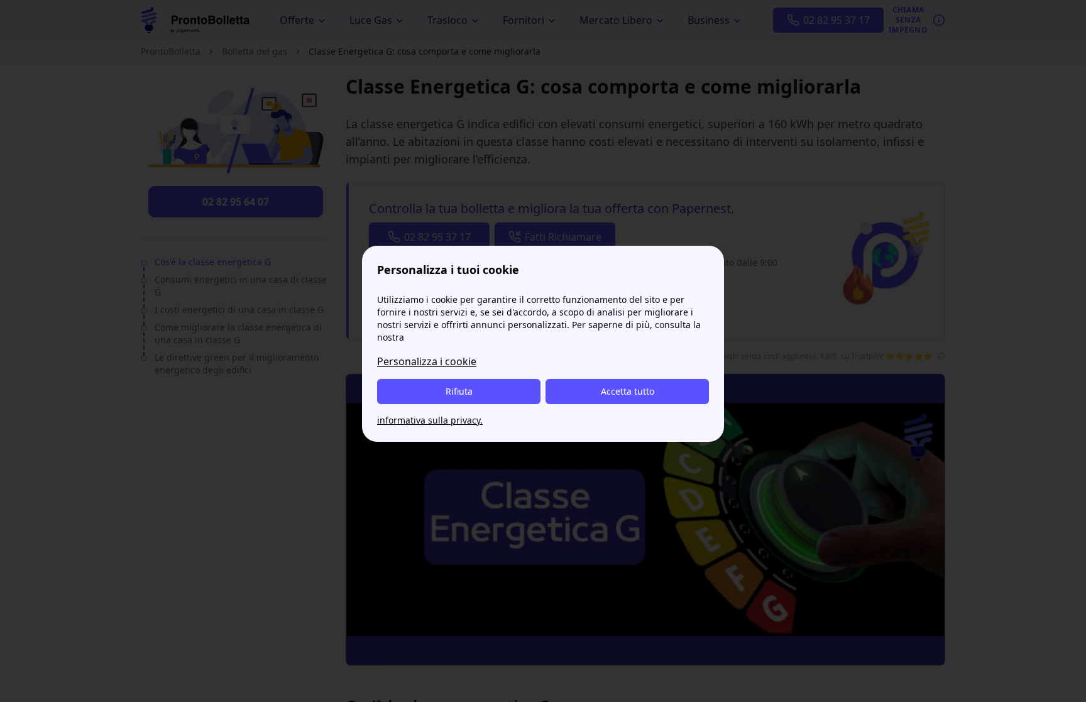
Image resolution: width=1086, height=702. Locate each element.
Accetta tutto (627, 391)
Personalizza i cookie (426, 361)
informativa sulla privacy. (430, 420)
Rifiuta (459, 391)
